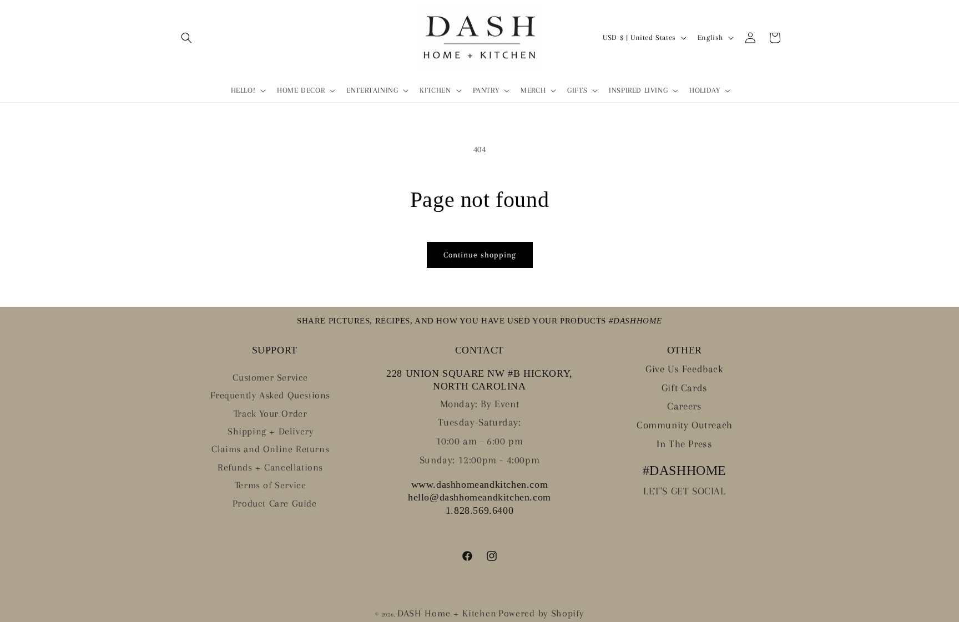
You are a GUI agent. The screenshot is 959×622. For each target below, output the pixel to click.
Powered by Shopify (541, 613)
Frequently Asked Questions (270, 395)
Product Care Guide (275, 503)
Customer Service (270, 377)
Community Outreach (685, 425)
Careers (684, 406)
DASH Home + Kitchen (446, 613)
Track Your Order (270, 413)
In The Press (684, 443)
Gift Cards (685, 387)
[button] (186, 38)
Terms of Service (270, 484)
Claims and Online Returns (270, 448)
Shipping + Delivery (270, 431)
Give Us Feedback (684, 369)
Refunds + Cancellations (270, 467)
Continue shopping (479, 254)
